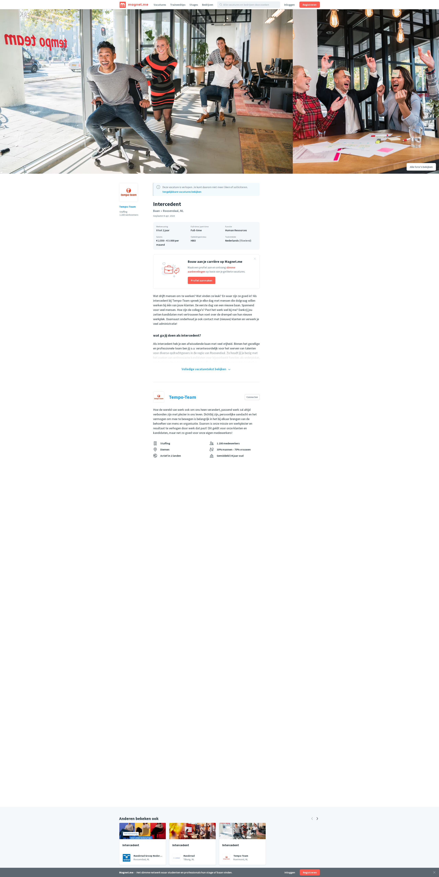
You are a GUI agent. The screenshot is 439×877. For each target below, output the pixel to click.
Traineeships (177, 4)
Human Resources (236, 230)
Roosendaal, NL (173, 211)
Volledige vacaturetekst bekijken (204, 369)
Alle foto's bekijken (421, 167)
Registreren (310, 4)
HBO (193, 240)
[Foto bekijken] (146, 91)
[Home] (134, 4)
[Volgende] (317, 818)
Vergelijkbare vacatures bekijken (181, 191)
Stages (193, 4)
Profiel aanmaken (201, 280)
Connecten (252, 397)
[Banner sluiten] (254, 259)
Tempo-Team (127, 206)
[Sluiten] (434, 872)
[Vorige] (312, 818)
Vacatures (160, 4)
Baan (156, 211)
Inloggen (289, 4)
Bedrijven (207, 4)
